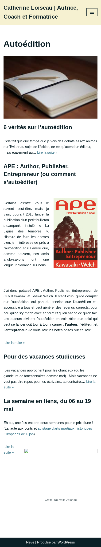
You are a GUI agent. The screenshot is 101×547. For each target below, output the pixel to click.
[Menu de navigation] (91, 12)
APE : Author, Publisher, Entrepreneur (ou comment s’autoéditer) (40, 174)
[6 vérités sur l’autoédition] (50, 87)
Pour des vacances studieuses (44, 356)
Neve (30, 542)
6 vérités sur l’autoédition (38, 127)
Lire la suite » (47, 152)
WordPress (66, 542)
